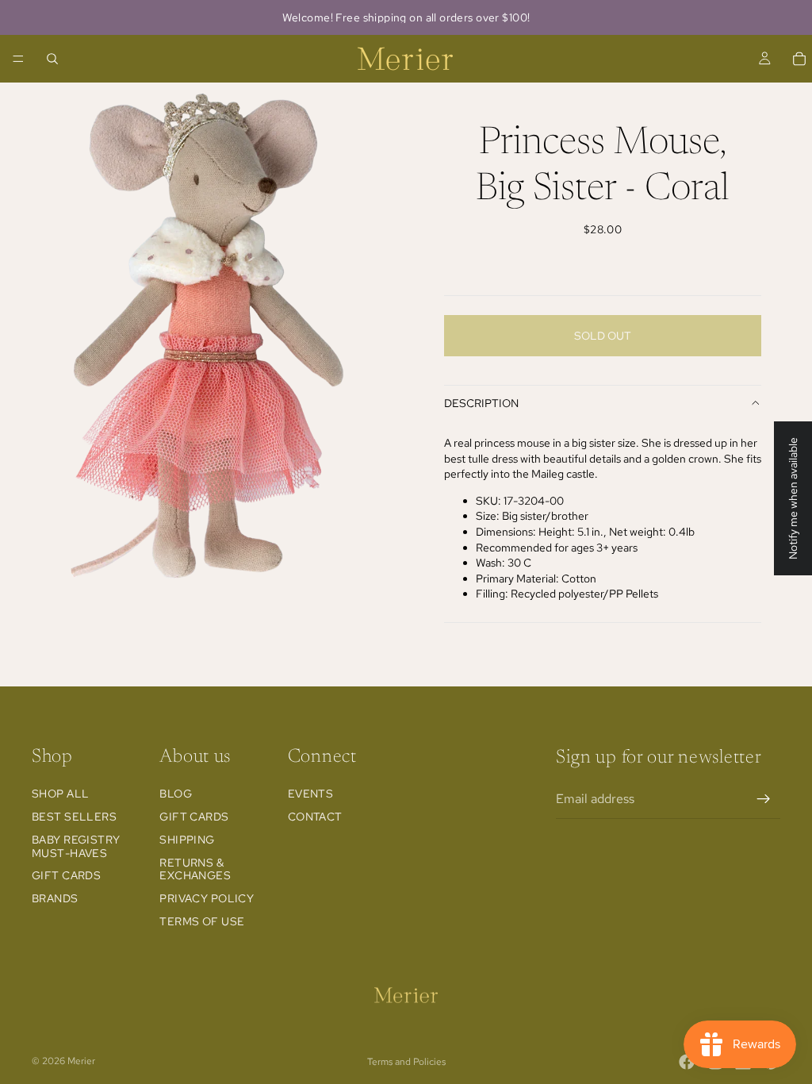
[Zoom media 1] (203, 336)
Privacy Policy (206, 898)
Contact (315, 816)
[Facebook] (686, 1061)
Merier (81, 1061)
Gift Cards (66, 876)
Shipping (186, 839)
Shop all (60, 793)
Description (481, 403)
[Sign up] (763, 799)
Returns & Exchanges (195, 869)
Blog (175, 793)
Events (311, 793)
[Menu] (18, 58)
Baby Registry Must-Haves (76, 846)
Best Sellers (74, 816)
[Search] (52, 58)
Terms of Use (201, 921)
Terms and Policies (406, 1061)
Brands (55, 898)
